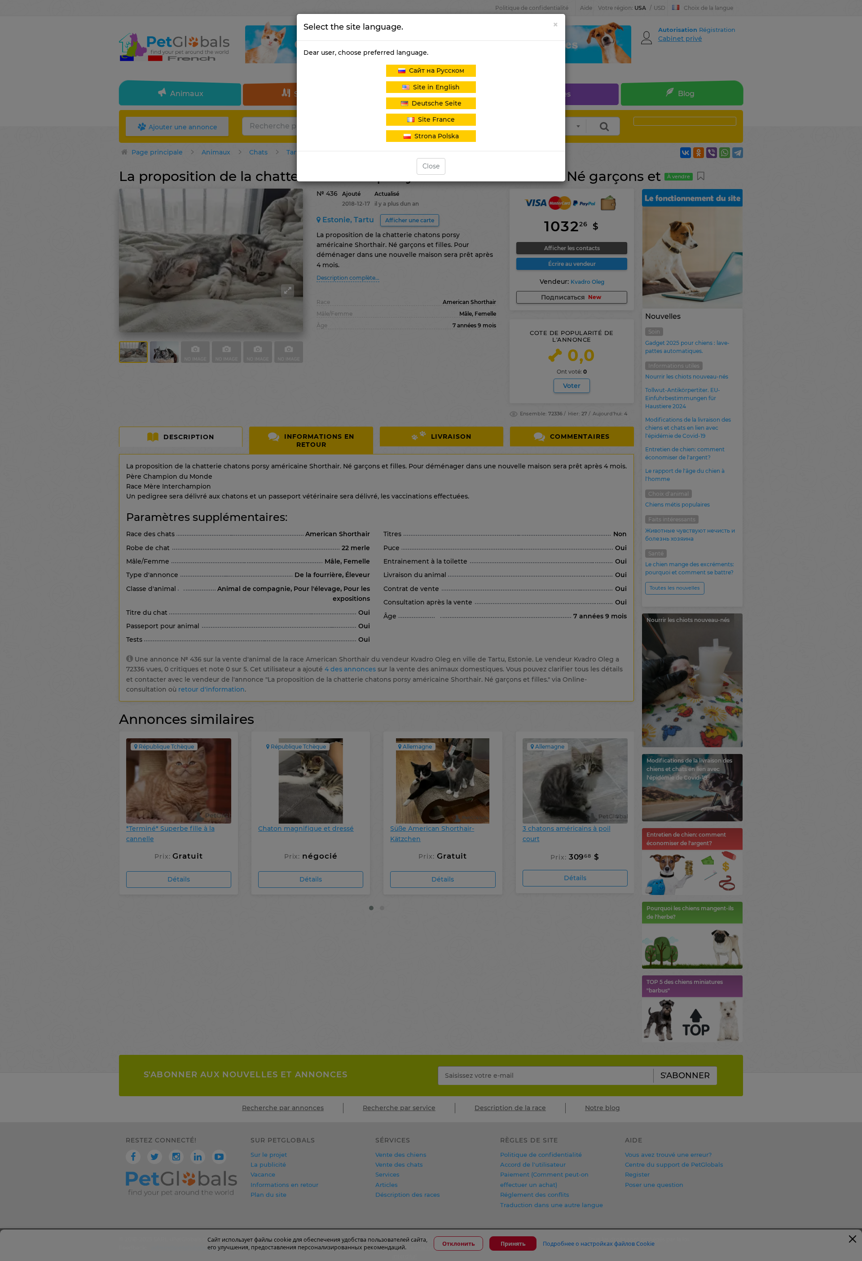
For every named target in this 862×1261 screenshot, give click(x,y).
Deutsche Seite (435, 103)
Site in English (434, 87)
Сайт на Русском (434, 70)
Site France (434, 119)
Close (431, 166)
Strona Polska (435, 136)
